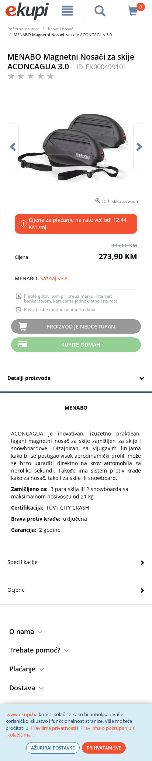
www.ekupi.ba (22, 714)
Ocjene (16, 589)
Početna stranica (23, 28)
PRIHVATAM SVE (104, 748)
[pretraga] (100, 10)
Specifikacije (22, 561)
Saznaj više (54, 278)
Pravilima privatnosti (53, 728)
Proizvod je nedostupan (80, 326)
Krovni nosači (61, 28)
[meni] (67, 10)
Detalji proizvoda (29, 377)
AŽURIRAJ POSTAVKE (53, 748)
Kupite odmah (80, 344)
